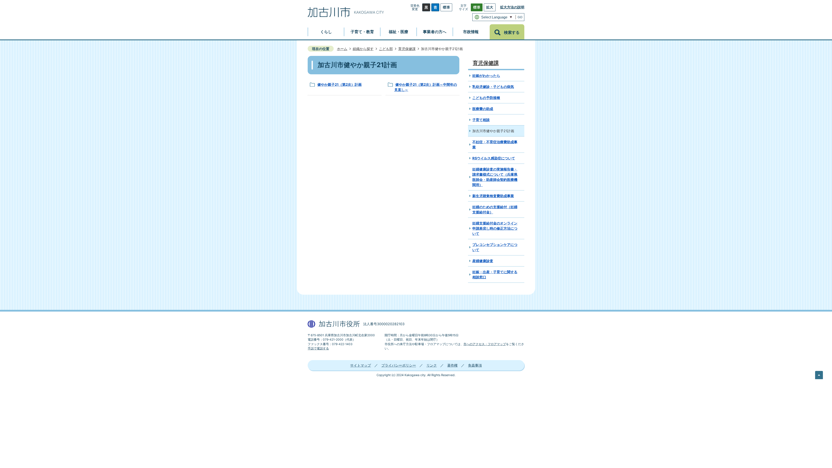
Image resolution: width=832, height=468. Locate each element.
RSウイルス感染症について (493, 158)
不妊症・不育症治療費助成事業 (494, 144)
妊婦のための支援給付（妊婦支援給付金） (494, 209)
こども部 (386, 49)
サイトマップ (360, 365)
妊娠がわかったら (486, 75)
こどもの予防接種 (486, 98)
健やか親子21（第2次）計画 (339, 84)
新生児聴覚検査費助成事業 (493, 196)
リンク (431, 365)
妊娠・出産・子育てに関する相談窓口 (494, 274)
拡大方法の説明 (512, 7)
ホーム (342, 49)
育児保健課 (407, 49)
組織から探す (363, 49)
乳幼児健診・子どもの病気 (493, 86)
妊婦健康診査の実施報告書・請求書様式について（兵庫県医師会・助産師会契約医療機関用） (494, 177)
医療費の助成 (482, 109)
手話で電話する (318, 348)
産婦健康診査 (482, 261)
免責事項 (475, 365)
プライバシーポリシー (398, 365)
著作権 (452, 365)
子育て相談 (481, 120)
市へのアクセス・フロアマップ (484, 344)
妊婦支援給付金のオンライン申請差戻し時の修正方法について (494, 228)
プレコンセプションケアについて (494, 247)
